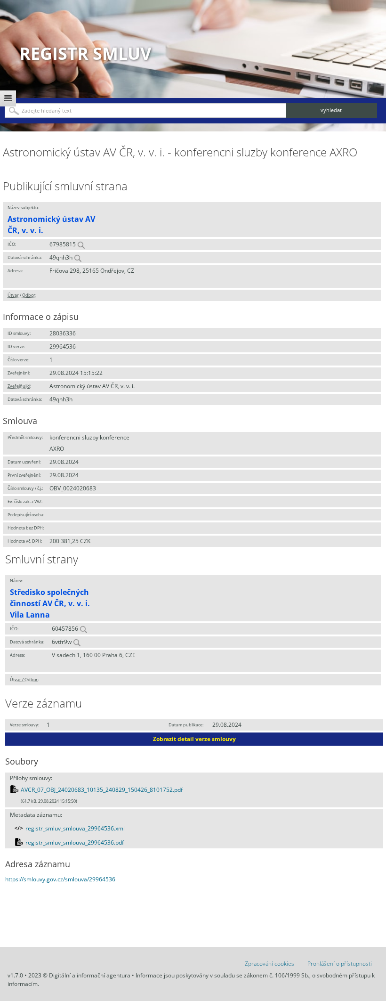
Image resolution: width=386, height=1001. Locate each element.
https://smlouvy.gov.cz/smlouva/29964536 (60, 879)
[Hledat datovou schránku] (77, 257)
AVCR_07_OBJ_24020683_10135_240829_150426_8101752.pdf (102, 789)
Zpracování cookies (269, 964)
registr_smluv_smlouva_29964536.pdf (74, 842)
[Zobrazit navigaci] (8, 98)
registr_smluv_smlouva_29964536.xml (75, 828)
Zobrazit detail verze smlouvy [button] (194, 738)
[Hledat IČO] (81, 244)
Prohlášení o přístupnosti (339, 964)
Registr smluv (85, 53)
